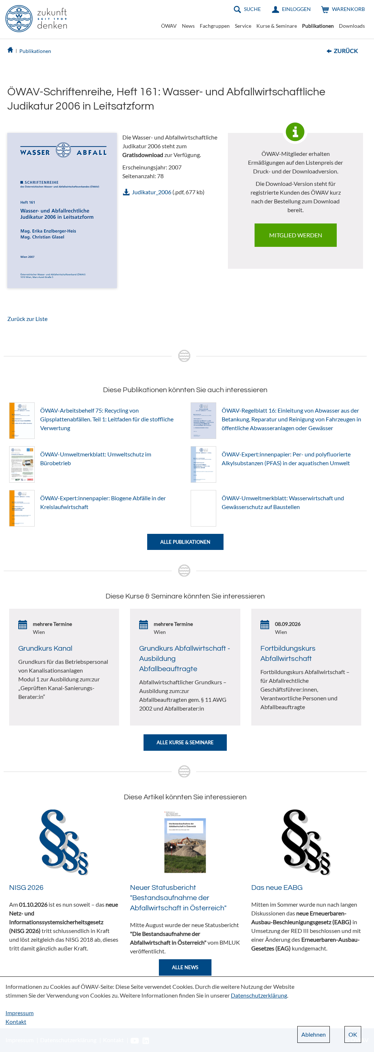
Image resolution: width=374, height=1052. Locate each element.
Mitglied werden (295, 235)
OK (352, 1034)
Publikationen (318, 26)
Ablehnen (313, 1034)
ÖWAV (169, 26)
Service (243, 26)
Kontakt (15, 1021)
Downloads (352, 26)
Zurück (346, 50)
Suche (252, 9)
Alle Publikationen (185, 542)
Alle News (185, 967)
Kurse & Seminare (276, 26)
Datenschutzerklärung (259, 995)
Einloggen (296, 9)
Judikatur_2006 (151, 191)
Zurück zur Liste (27, 318)
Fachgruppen (215, 26)
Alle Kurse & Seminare (185, 742)
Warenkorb (348, 9)
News (188, 26)
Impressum (19, 1012)
